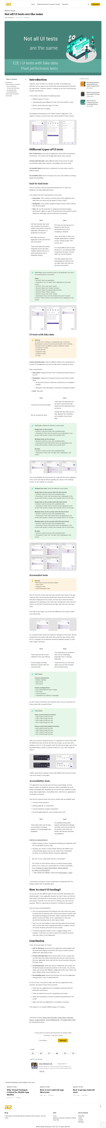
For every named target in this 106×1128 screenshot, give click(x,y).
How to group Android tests (84, 1091)
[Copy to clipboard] (73, 1053)
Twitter (80, 1118)
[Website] (66, 1063)
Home (33, 4)
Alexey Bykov (62, 1017)
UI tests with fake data (13, 88)
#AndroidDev (53, 868)
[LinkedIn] (59, 1063)
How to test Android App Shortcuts (52, 1091)
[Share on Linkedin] (57, 1053)
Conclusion (9, 95)
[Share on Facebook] (49, 1053)
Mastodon (81, 1122)
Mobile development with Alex (49, 1126)
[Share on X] (32, 1053)
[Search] (88, 4)
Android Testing (10, 10)
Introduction (9, 82)
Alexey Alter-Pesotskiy (50, 1017)
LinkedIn (80, 1120)
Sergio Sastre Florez (69, 1020)
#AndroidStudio (63, 868)
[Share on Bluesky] (40, 1053)
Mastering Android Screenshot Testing (48, 4)
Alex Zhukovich (9, 17)
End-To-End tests (11, 86)
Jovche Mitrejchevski (52, 1020)
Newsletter (81, 1116)
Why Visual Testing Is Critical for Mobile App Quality (18, 1092)
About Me (65, 4)
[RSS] (100, 1107)
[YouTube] (64, 1063)
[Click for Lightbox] (53, 132)
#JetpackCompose (42, 868)
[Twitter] (58, 1063)
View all (42, 1071)
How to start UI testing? (12, 93)
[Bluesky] (61, 1063)
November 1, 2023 (65, 873)
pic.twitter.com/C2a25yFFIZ (41, 870)
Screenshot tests (11, 90)
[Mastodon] (63, 1063)
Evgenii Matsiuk (40, 1020)
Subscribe (96, 4)
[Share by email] (65, 1053)
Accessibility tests (12, 92)
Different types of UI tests (13, 84)
